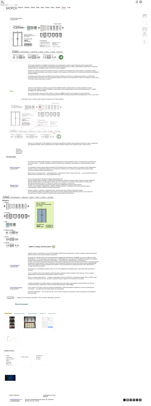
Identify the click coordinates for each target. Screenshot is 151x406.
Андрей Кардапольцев (16, 287)
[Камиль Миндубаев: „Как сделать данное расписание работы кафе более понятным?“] (12, 339)
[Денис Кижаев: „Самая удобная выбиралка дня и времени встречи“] (47, 322)
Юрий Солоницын (15, 167)
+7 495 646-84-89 (15, 401)
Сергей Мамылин (14, 265)
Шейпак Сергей (14, 185)
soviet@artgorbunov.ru (16, 399)
